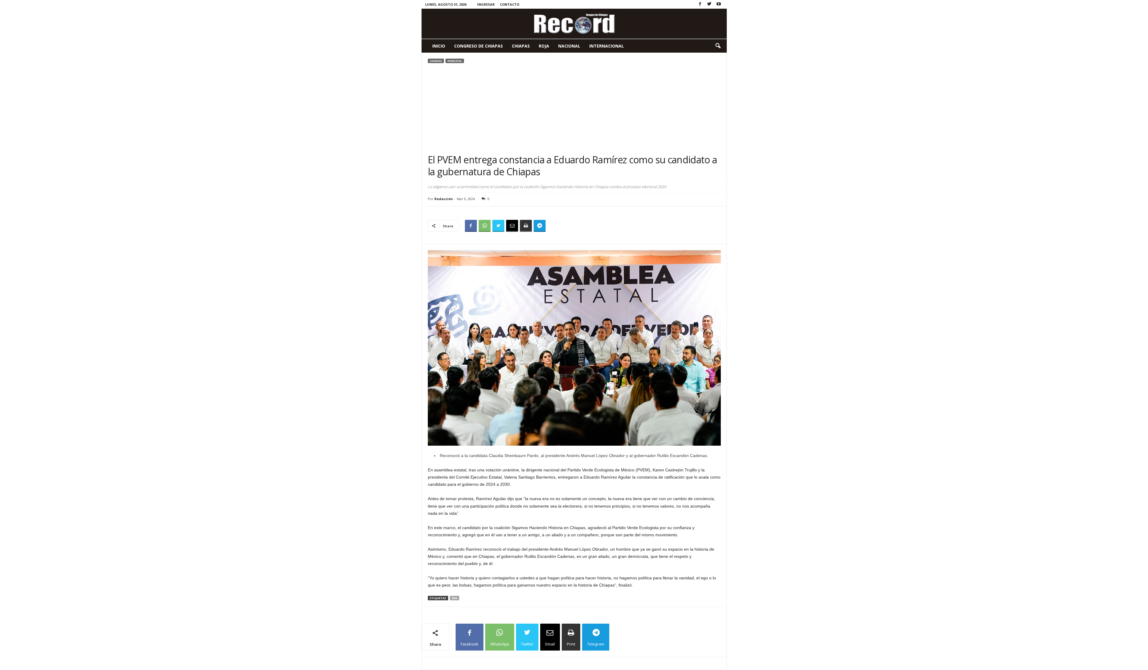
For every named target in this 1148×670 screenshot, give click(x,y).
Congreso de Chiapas (478, 46)
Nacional (569, 46)
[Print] (526, 226)
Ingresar (486, 4)
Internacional (606, 46)
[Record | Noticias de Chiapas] (574, 23)
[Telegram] (540, 226)
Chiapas (521, 46)
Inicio (438, 46)
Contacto (509, 4)
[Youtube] (718, 4)
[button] (717, 46)
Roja (544, 46)
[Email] (512, 226)
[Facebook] (700, 4)
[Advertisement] (574, 109)
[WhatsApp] (485, 226)
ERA (454, 598)
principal (455, 61)
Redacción (443, 199)
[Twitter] (709, 4)
